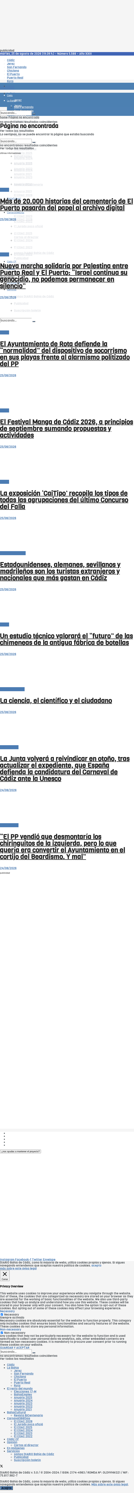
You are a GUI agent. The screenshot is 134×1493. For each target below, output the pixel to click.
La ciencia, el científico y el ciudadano (56, 700)
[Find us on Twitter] (1, 1467)
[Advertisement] (67, 24)
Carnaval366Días (15, 190)
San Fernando (24, 1374)
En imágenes (16, 1448)
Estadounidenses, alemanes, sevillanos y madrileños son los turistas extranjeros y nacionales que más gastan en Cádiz (60, 571)
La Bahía (13, 1368)
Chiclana (20, 1377)
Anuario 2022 (23, 1406)
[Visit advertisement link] (8, 96)
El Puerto (20, 1380)
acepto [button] (96, 1265)
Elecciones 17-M (25, 1392)
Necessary (11, 1315)
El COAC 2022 (23, 1436)
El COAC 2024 (23, 1430)
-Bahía (4, 190)
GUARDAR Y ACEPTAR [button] (14, 1348)
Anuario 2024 (23, 1401)
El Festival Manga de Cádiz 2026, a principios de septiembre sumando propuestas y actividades (66, 428)
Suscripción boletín (27, 1460)
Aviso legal (14, 1142)
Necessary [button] (7, 1311)
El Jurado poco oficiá (28, 1424)
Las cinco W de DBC (20, 1136)
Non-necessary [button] (10, 1330)
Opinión (12, 1442)
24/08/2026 (8, 790)
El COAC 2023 (23, 216)
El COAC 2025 (23, 1427)
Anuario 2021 (23, 1409)
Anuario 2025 (23, 153)
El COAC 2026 (23, 195)
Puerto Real (22, 1383)
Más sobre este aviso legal (109, 1484)
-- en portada (9, 747)
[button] (20, 1151)
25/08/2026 (8, 219)
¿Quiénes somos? (19, 1133)
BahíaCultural (16, 1412)
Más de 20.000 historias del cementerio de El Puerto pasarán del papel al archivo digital (66, 204)
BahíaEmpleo (23, 1395)
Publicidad (21, 258)
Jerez (18, 1371)
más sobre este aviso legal (18, 1268)
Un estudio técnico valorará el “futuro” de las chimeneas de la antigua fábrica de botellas (66, 639)
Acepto (6, 1488)
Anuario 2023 (23, 1403)
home (4, 117)
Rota (17, 1386)
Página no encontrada (23, 117)
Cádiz (11, 1365)
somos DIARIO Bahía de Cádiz (34, 296)
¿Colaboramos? (17, 1145)
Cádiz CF (13, 1439)
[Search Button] (33, 113)
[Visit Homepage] (36, 77)
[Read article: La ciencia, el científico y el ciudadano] (67, 672)
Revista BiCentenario (28, 1415)
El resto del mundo (16, 137)
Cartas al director (12, 689)
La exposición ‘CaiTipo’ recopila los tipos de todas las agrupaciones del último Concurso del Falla (64, 500)
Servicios (13, 1451)
